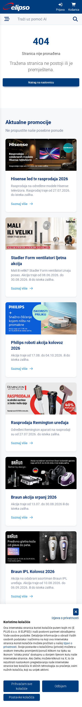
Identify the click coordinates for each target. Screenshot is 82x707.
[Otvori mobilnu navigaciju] (7, 19)
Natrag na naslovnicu (41, 82)
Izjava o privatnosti (65, 618)
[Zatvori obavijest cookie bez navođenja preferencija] (76, 611)
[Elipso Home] (16, 6)
